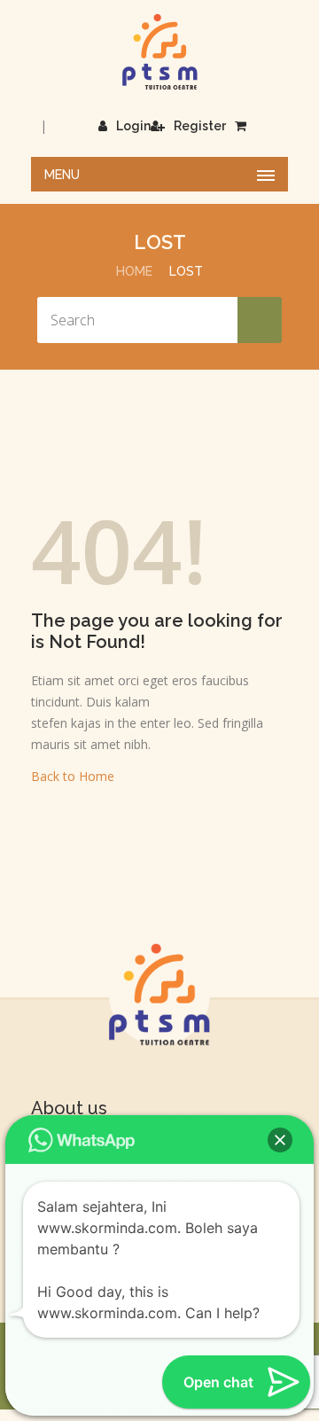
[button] (280, 1140)
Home (134, 271)
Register (200, 126)
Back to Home (72, 776)
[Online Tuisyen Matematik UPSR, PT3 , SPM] (159, 51)
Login (133, 126)
